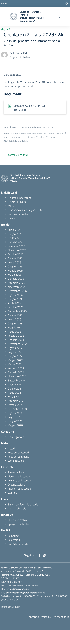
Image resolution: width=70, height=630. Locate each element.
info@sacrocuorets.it (18, 589)
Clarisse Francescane (19, 198)
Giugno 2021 (15, 388)
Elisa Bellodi (20, 53)
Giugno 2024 (15, 299)
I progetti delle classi (19, 524)
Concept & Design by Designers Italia (48, 617)
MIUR (11, 206)
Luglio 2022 (14, 352)
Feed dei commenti (18, 456)
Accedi (11, 448)
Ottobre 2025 (15, 254)
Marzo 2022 (15, 364)
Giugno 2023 (15, 323)
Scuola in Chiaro (17, 202)
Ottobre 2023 (15, 307)
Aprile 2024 (14, 303)
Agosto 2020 (15, 413)
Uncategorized (16, 437)
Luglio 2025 (14, 262)
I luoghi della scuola (19, 476)
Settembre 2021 (17, 380)
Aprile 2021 (14, 393)
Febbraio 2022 (16, 368)
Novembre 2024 (17, 287)
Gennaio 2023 (16, 340)
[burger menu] (5, 16)
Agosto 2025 (15, 258)
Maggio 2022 (15, 360)
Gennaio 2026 (16, 242)
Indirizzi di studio (17, 508)
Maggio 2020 (15, 425)
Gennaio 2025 (16, 279)
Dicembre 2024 (16, 283)
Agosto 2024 (15, 295)
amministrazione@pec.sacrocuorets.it (25, 592)
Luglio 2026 (14, 230)
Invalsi (11, 218)
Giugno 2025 (15, 266)
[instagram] (44, 555)
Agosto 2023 (15, 315)
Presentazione (16, 472)
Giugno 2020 (15, 421)
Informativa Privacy (10, 606)
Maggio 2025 (15, 270)
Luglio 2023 (14, 319)
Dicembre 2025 (16, 246)
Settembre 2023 (17, 311)
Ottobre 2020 (15, 405)
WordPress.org (16, 461)
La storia (13, 493)
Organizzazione (16, 484)
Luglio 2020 (14, 417)
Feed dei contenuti (18, 452)
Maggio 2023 (15, 327)
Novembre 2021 (17, 376)
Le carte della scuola (19, 480)
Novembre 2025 (17, 250)
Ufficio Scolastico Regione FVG (25, 210)
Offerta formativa (18, 520)
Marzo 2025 (15, 275)
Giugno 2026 (15, 234)
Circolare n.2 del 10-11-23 (29, 106)
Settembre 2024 (17, 291)
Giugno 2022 (15, 356)
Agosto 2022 (15, 348)
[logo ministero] (13, 16)
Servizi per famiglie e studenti (24, 504)
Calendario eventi (18, 544)
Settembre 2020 (17, 409)
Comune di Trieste (18, 214)
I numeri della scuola (19, 489)
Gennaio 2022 (16, 372)
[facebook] (39, 555)
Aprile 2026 (14, 238)
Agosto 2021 (15, 384)
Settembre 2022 (17, 344)
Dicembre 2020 (16, 401)
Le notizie (13, 536)
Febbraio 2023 (16, 336)
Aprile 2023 (14, 331)
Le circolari (14, 540)
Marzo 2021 (15, 397)
